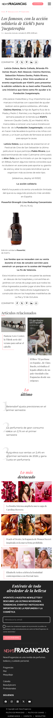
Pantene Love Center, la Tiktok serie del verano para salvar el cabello (14, 341)
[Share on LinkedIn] (31, 62)
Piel (4, 671)
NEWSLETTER (40, 716)
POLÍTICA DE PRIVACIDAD (15, 713)
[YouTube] (29, 701)
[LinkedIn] (17, 701)
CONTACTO (28, 716)
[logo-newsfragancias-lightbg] (14, 4)
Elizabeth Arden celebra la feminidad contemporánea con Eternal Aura (24, 574)
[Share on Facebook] (17, 62)
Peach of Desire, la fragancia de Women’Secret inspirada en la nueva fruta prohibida (28, 541)
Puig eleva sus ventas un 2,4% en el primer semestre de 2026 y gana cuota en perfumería (26, 456)
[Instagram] (11, 701)
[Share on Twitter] (22, 62)
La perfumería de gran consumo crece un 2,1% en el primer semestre (25, 431)
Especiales (25, 12)
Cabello (6, 681)
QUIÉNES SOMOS (14, 716)
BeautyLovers (13, 12)
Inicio (3, 12)
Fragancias (8, 667)
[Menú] (49, 4)
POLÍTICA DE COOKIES (36, 713)
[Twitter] (23, 701)
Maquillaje (8, 675)
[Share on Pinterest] (27, 62)
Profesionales (9, 688)
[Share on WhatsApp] (36, 62)
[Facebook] (5, 701)
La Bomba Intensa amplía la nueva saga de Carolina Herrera (26, 508)
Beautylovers (9, 685)
